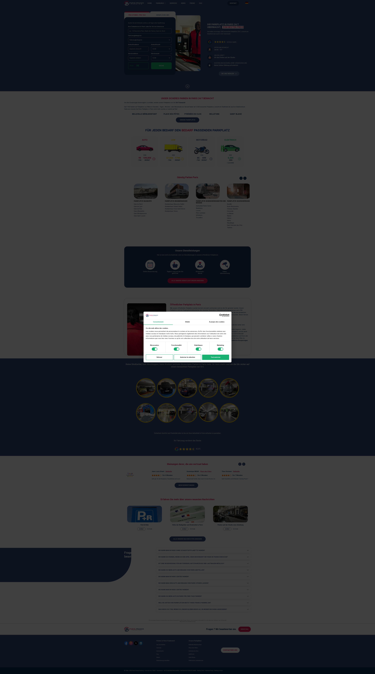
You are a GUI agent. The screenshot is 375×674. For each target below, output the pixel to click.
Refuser (159, 357)
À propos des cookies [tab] (217, 322)
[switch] (176, 349)
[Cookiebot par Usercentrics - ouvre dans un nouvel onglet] (220, 315)
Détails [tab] (187, 322)
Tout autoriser (216, 357)
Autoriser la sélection (187, 357)
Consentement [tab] (158, 322)
